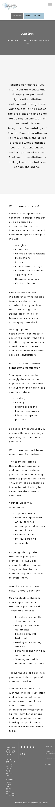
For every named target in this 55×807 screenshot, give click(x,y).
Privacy (49, 746)
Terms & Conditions (50, 752)
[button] (50, 5)
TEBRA (44, 803)
